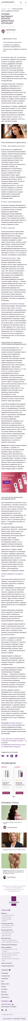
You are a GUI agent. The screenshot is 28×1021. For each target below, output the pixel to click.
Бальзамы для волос (7, 923)
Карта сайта (4, 994)
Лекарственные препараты (9, 944)
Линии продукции (6, 947)
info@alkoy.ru (5, 1001)
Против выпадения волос (9, 940)
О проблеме (4, 973)
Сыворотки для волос (7, 966)
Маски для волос (6, 938)
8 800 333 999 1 (6, 1004)
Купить (7, 793)
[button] (14, 796)
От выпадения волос (8, 915)
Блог (2, 981)
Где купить (4, 989)
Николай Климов (11, 29)
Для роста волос (7, 917)
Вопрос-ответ (5, 984)
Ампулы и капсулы (6, 963)
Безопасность (5, 997)
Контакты (4, 992)
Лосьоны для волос (7, 930)
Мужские (4, 921)
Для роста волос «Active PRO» (11, 953)
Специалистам (5, 976)
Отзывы (3, 986)
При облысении (6, 919)
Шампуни (4, 913)
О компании (4, 978)
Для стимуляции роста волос (10, 942)
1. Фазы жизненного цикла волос (12, 42)
